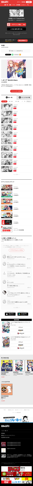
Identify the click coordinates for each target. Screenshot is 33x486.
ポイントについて (16, 34)
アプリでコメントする (16, 250)
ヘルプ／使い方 (4, 430)
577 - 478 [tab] (4, 101)
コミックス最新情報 (16, 412)
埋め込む (17, 54)
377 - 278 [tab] (17, 101)
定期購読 (29, 2)
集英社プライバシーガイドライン (8, 435)
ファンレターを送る (16, 91)
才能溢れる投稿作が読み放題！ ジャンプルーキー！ (16, 419)
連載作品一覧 (10, 409)
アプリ (13, 4)
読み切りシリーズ (18, 409)
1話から (29, 101)
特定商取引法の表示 (5, 437)
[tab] (8, 97)
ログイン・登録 (21, 2)
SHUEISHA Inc (4, 462)
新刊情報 (18, 4)
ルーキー (23, 4)
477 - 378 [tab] (11, 101)
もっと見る (16, 174)
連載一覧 (6, 4)
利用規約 (3, 433)
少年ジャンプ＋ (4, 2)
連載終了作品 (26, 409)
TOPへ (5, 409)
